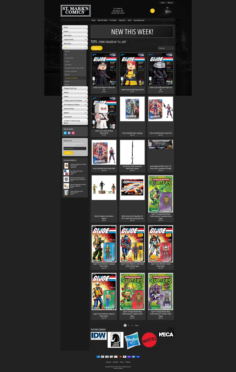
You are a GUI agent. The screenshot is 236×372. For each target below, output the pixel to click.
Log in (163, 2)
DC (66, 54)
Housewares (68, 116)
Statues (66, 92)
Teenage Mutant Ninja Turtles (74, 68)
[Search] (152, 10)
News (129, 20)
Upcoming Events (139, 20)
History (127, 362)
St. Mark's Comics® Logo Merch (72, 121)
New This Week (102, 20)
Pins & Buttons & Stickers (76, 105)
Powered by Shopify (118, 368)
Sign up (170, 2)
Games (66, 96)
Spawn (67, 74)
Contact (108, 362)
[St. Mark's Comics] (75, 11)
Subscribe (68, 153)
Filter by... (97, 48)
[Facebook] (69, 133)
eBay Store (122, 20)
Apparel (76, 113)
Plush (67, 84)
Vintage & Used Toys (70, 88)
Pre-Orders (113, 20)
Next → (137, 325)
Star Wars (68, 64)
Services (115, 362)
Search (66, 31)
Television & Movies (71, 78)
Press (122, 362)
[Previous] (169, 329)
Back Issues (67, 43)
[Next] (172, 329)
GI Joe (67, 61)
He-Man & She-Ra (71, 71)
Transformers (69, 58)
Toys (76, 48)
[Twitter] (65, 133)
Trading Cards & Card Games (76, 101)
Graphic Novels (76, 39)
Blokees (67, 81)
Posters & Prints (69, 108)
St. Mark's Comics (117, 366)
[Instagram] (73, 133)
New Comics (68, 35)
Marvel (67, 51)
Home (93, 20)
